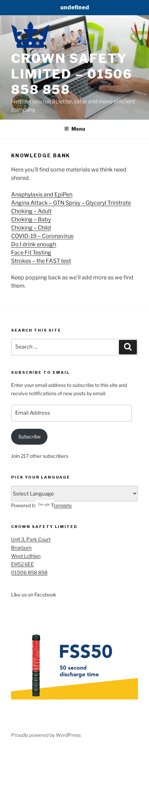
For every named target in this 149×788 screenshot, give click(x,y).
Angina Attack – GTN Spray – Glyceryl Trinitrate (71, 203)
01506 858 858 (29, 572)
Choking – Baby (31, 219)
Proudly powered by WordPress (46, 735)
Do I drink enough (33, 244)
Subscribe (29, 436)
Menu (78, 129)
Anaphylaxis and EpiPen (41, 194)
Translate (61, 505)
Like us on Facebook (33, 594)
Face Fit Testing (31, 252)
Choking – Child (31, 227)
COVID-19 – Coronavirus (42, 236)
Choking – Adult (31, 211)
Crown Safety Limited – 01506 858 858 (71, 74)
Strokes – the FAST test (41, 261)
